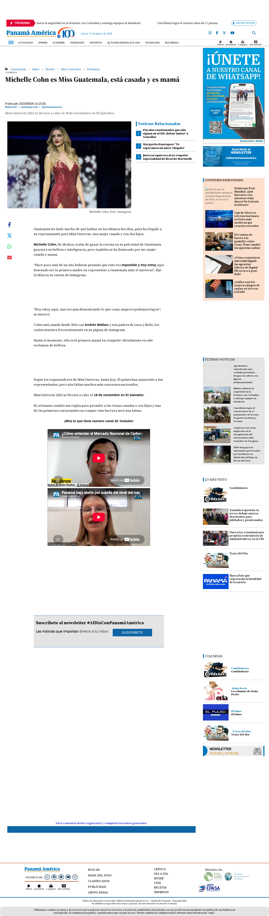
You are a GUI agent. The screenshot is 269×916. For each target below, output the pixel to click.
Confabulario (238, 488)
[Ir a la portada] (31, 33)
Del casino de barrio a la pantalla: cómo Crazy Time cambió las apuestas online (247, 241)
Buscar (94, 870)
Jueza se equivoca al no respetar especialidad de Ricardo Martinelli (167, 157)
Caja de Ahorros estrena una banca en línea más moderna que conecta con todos (246, 219)
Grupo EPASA (98, 892)
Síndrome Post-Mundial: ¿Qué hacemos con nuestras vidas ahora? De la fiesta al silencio (246, 196)
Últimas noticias (220, 359)
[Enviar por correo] (9, 258)
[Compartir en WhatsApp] (9, 247)
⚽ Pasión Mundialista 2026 (123, 42)
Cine (157, 883)
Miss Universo (71, 69)
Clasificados (99, 881)
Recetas (160, 887)
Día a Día (161, 874)
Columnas (214, 656)
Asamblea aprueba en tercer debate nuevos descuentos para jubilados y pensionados (246, 515)
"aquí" (211, 912)
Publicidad (97, 887)
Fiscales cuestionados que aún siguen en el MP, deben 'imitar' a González (165, 133)
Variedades (77, 42)
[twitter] (224, 33)
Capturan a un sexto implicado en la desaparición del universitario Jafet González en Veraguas (245, 434)
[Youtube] (232, 33)
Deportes (96, 42)
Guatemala (19, 69)
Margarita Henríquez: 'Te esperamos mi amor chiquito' (163, 146)
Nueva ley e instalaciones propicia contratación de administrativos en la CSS (246, 535)
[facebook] (217, 33)
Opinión (42, 42)
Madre (50, 69)
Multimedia (172, 42)
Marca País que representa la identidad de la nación (245, 579)
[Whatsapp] (47, 877)
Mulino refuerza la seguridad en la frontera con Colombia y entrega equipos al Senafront (246, 395)
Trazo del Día (238, 553)
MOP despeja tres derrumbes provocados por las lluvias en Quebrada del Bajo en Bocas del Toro (247, 454)
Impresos (161, 892)
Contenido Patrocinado (224, 180)
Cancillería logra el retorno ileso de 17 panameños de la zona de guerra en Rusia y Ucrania (246, 415)
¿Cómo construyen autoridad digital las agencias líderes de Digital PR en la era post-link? (247, 266)
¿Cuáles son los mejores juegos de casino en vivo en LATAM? (247, 287)
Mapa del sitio (100, 875)
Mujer (159, 878)
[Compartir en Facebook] (9, 224)
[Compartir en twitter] (9, 235)
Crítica (160, 869)
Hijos (36, 69)
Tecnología (152, 42)
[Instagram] (210, 33)
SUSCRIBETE (132, 632)
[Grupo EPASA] (209, 891)
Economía (59, 42)
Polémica (93, 69)
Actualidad (25, 42)
